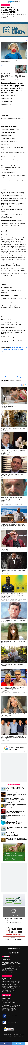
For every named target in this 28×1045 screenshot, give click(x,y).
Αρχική (5, 1034)
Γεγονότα (12, 380)
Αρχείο (9, 1034)
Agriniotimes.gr (5, 20)
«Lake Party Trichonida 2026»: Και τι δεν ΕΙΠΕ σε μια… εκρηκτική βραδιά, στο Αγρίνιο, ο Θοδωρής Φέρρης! (16, 811)
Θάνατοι (4, 381)
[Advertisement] (14, 110)
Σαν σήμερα (10, 381)
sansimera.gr (7, 93)
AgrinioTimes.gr (8, 90)
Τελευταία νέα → (14, 784)
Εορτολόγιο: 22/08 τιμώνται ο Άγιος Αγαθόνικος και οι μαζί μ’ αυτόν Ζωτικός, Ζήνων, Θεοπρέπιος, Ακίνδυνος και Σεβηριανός (15, 823)
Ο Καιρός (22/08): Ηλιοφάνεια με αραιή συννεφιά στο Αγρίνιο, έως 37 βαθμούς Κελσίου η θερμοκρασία (16, 834)
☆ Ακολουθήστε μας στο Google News (13, 377)
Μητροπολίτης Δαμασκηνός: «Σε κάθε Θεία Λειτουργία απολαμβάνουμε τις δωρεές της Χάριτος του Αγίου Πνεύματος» (15, 800)
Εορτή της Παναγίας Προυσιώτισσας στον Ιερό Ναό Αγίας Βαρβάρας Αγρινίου (16, 839)
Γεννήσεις (18, 380)
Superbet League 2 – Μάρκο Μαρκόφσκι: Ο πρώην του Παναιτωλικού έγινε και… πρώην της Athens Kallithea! (16, 806)
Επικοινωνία (15, 1034)
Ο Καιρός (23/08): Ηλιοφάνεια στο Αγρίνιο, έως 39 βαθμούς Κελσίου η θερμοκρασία (15, 789)
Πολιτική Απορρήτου (18, 1036)
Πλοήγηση (21, 1034)
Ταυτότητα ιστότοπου (15, 1038)
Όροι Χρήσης (9, 1036)
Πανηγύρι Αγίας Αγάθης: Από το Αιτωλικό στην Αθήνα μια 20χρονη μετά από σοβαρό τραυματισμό (16, 794)
